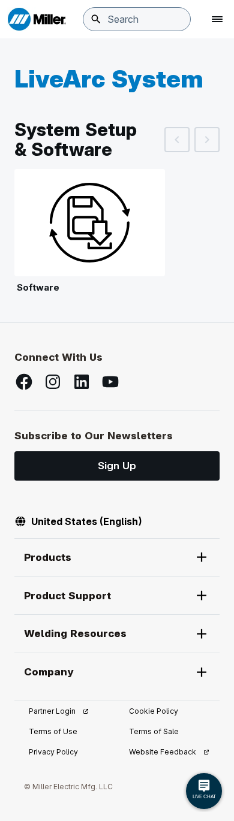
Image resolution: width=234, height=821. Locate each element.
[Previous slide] (177, 139)
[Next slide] (207, 139)
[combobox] (137, 19)
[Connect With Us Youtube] (110, 381)
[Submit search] (96, 19)
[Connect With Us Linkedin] (81, 381)
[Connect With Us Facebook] (24, 381)
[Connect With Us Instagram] (52, 381)
